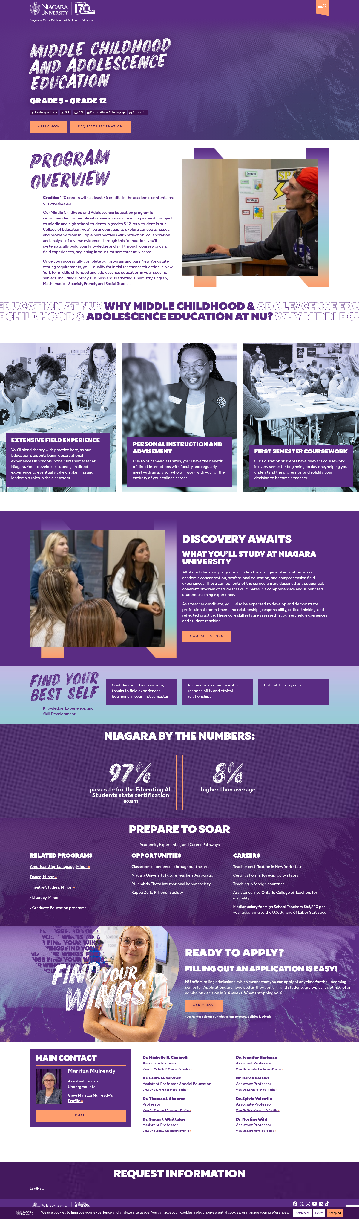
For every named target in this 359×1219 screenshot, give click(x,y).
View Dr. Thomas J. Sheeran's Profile (167, 1110)
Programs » (36, 20)
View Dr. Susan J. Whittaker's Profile (167, 1131)
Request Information (100, 126)
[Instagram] (308, 1204)
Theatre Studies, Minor (52, 888)
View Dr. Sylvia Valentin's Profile (258, 1110)
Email (80, 1115)
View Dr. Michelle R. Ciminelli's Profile (167, 1069)
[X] (301, 1204)
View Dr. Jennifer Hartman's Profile (259, 1069)
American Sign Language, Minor (60, 867)
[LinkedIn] (321, 1204)
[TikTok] (327, 1204)
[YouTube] (314, 1204)
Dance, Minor (43, 877)
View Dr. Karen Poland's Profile (256, 1090)
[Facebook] (295, 1204)
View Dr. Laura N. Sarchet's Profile (165, 1090)
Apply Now (49, 126)
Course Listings (206, 636)
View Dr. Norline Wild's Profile (256, 1131)
